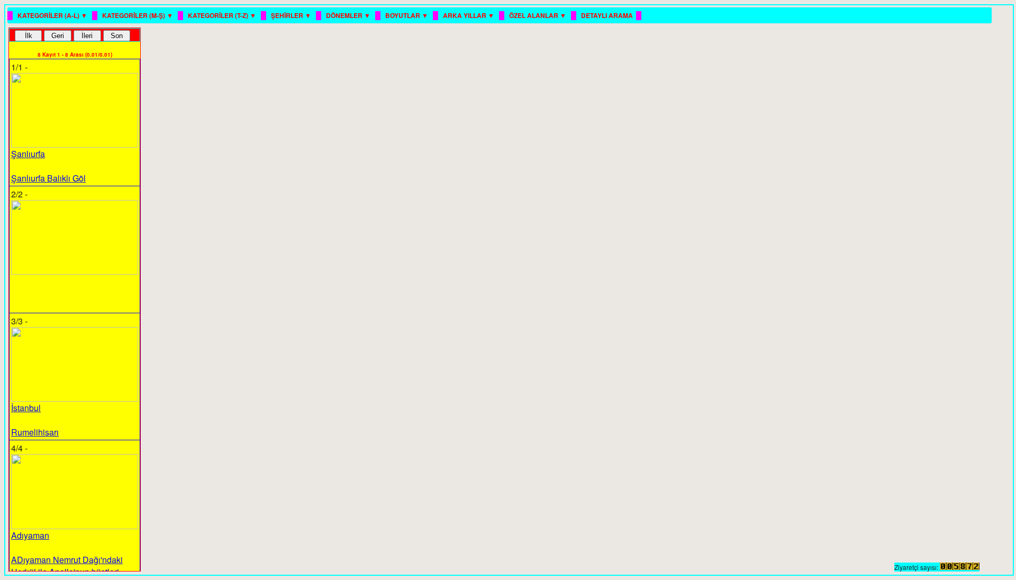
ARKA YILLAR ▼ (469, 15)
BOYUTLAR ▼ (407, 15)
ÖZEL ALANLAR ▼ (538, 15)
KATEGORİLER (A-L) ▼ (53, 15)
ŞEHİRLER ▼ (292, 15)
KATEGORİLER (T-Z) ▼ (223, 15)
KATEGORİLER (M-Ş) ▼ (138, 15)
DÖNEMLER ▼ (349, 15)
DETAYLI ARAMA (607, 15)
